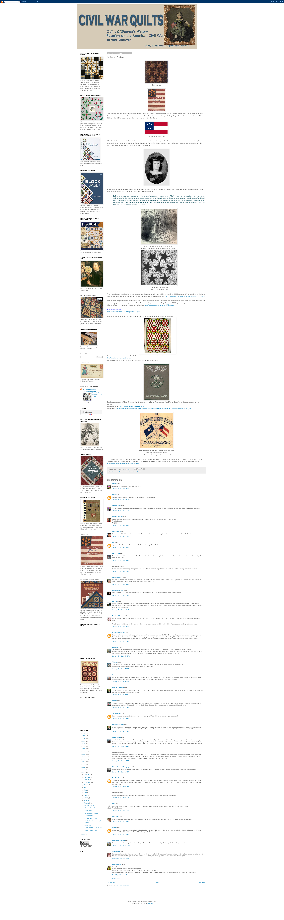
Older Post (202, 883)
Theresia (115, 675)
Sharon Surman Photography (121, 767)
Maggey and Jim (117, 516)
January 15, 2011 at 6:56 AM (120, 488)
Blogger (150, 903)
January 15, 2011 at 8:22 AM (120, 571)
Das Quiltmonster (117, 590)
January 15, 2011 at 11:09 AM (121, 669)
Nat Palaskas (116, 778)
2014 (84, 764)
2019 (84, 751)
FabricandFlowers (118, 616)
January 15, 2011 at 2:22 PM (120, 707)
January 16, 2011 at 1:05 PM (120, 821)
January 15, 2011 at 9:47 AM (120, 641)
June (85, 790)
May (85, 793)
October (86, 780)
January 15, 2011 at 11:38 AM (121, 682)
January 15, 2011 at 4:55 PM (120, 761)
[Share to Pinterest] (143, 469)
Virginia (114, 662)
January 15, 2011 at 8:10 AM (120, 525)
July (85, 787)
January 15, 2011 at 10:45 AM (121, 656)
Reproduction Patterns (135, 472)
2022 (84, 744)
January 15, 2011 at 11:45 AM (121, 694)
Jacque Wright (116, 713)
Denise (114, 601)
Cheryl (114, 483)
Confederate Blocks (117, 472)
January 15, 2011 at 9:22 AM (120, 610)
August (86, 785)
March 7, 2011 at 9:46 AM (119, 875)
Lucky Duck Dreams (118, 632)
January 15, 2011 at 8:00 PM (120, 772)
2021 (84, 746)
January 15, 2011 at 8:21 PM (120, 787)
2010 (84, 834)
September (87, 782)
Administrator (116, 505)
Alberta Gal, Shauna (118, 840)
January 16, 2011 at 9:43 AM (120, 810)
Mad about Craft (117, 577)
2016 (84, 759)
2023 (84, 741)
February (87, 800)
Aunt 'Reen (115, 816)
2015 (84, 762)
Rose (114, 494)
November (87, 777)
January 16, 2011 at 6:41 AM (120, 798)
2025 (84, 736)
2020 (84, 749)
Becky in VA (116, 553)
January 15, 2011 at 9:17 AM (120, 595)
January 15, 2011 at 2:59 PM (120, 718)
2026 (84, 733)
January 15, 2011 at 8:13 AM (120, 536)
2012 (84, 769)
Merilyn (114, 700)
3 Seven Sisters (88, 815)
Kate (113, 804)
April (85, 795)
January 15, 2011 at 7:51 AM (120, 510)
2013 (84, 767)
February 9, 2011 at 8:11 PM (120, 858)
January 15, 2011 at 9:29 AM (120, 626)
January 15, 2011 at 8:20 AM (120, 560)
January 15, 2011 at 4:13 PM (120, 746)
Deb (113, 542)
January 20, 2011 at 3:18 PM (120, 834)
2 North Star (87, 825)
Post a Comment (115, 879)
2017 (84, 757)
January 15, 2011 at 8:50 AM (120, 584)
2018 (84, 754)
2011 (84, 772)
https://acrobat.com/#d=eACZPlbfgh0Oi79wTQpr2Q (123, 312)
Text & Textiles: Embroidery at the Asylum (97, 394)
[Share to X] (139, 469)
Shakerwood (116, 851)
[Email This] (135, 469)
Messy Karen (116, 737)
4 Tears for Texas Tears (91, 808)
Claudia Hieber (117, 864)
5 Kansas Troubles (89, 805)
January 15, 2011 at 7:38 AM (120, 499)
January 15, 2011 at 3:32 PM (120, 731)
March (86, 798)
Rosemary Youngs (118, 688)
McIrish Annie (116, 531)
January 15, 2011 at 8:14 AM (120, 547)
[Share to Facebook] (141, 469)
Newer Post (111, 883)
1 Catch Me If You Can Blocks (93, 827)
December (87, 774)
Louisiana (126, 472)
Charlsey (115, 647)
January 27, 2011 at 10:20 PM (121, 845)
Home (157, 883)
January (86, 803)
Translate (95, 415)
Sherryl (114, 827)
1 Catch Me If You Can (90, 830)
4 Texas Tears (88, 810)
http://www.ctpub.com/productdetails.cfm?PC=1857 (123, 463)
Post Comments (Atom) (122, 886)
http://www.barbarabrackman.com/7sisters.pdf (159, 305)
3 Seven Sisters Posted (91, 813)
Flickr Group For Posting (91, 818)
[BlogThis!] (137, 469)
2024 (84, 738)
